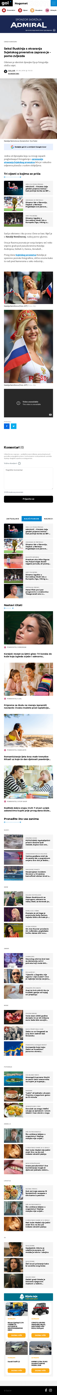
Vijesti (25, 10)
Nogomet (21, 3)
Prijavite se (28, 499)
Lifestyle (53, 10)
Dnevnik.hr (11, 10)
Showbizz (38, 10)
